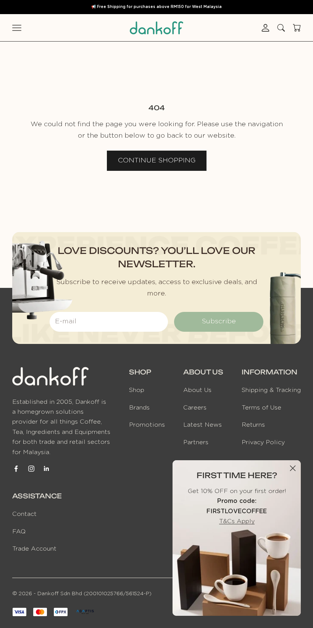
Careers (195, 408)
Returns (253, 425)
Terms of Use (261, 408)
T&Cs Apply (237, 521)
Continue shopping (156, 160)
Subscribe (219, 321)
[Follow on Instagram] (31, 468)
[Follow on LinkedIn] (46, 468)
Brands (139, 408)
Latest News (202, 425)
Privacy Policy (263, 442)
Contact (24, 514)
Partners (195, 442)
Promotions (147, 425)
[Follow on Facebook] (16, 468)
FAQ (19, 531)
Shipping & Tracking (271, 390)
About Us (197, 390)
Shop (136, 390)
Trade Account (34, 549)
